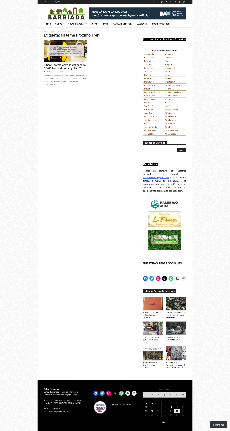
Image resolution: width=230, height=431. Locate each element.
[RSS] (171, 2)
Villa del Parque (150, 116)
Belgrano (148, 61)
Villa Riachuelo (150, 130)
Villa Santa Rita (171, 130)
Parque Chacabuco (173, 92)
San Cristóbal (149, 106)
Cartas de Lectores (123, 24)
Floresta (147, 75)
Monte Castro (150, 85)
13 (164, 407)
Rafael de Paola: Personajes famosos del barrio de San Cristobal (175, 365)
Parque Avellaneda (152, 92)
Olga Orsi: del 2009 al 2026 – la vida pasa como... (151, 339)
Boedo (168, 61)
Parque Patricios (172, 95)
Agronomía (149, 54)
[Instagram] (162, 2)
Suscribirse (218, 424)
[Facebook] (158, 2)
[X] (175, 2)
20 (164, 411)
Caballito (148, 64)
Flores (168, 71)
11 (152, 407)
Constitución (170, 68)
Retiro (146, 102)
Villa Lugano (170, 120)
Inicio (49, 24)
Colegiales (148, 68)
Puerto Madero (150, 99)
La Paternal (149, 78)
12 (158, 407)
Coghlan (168, 64)
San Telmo (148, 109)
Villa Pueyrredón (151, 127)
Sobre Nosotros (160, 24)
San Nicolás (170, 106)
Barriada (47, 72)
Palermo (169, 88)
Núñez (147, 88)
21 (171, 411)
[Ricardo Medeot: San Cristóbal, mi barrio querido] (153, 353)
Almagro (169, 54)
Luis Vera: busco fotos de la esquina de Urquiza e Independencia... (176, 315)
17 (146, 411)
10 (146, 407)
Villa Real (169, 127)
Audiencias (143, 24)
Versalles (148, 113)
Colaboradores (76, 24)
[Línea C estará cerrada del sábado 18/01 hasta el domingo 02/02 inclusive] (65, 51)
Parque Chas (149, 95)
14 (171, 407)
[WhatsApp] (184, 2)
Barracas (169, 57)
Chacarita (148, 71)
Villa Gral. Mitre (150, 120)
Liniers (168, 78)
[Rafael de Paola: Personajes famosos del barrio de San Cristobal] (176, 353)
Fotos (106, 24)
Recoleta (169, 99)
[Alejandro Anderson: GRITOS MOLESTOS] (176, 328)
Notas (94, 24)
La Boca (168, 75)
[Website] (180, 2)
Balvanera (148, 57)
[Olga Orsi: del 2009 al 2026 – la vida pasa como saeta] (153, 328)
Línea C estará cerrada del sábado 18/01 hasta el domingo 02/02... (65, 66)
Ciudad (58, 24)
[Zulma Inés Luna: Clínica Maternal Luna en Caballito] (153, 303)
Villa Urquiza (170, 134)
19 (158, 411)
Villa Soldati (149, 134)
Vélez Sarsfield (171, 109)
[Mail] (167, 2)
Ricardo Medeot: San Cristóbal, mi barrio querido (151, 365)
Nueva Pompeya (172, 85)
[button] (154, 2)
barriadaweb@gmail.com (156, 177)
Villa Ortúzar (170, 123)
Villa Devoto (170, 116)
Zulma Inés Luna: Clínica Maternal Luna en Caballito (152, 315)
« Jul (163, 422)
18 (152, 411)
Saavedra (169, 102)
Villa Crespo (170, 113)
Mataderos (149, 82)
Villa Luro (148, 123)
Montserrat (170, 82)
